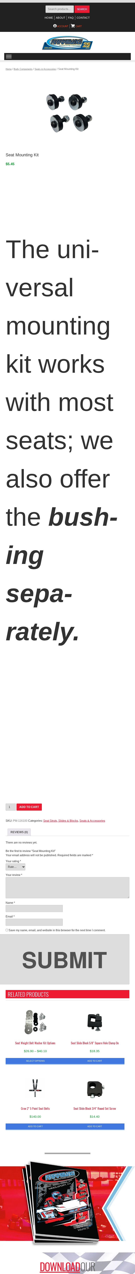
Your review (14, 874)
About (60, 17)
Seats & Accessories (45, 69)
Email (10, 916)
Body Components (23, 69)
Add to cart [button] (94, 1061)
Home (49, 17)
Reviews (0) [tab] (19, 832)
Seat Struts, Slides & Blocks (60, 820)
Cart (78, 26)
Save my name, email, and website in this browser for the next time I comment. (57, 930)
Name (10, 902)
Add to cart (29, 806)
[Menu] (9, 56)
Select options (35, 1061)
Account (62, 26)
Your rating (13, 861)
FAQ (71, 17)
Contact (83, 17)
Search (82, 9)
